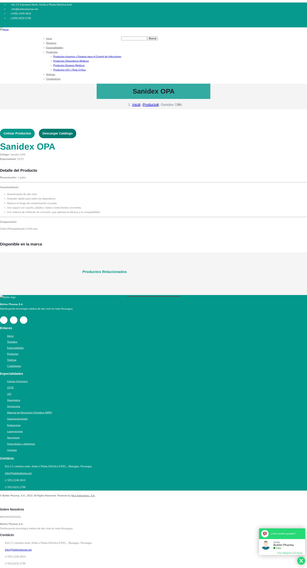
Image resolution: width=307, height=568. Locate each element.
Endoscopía (13, 425)
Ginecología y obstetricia (21, 443)
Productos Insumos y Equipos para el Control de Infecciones (87, 56)
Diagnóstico (13, 400)
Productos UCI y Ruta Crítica (69, 69)
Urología (12, 450)
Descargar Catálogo (57, 133)
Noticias (50, 74)
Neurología (13, 437)
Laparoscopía (15, 431)
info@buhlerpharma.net (18, 473)
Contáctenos (53, 78)
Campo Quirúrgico (17, 381)
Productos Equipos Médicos (69, 65)
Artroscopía (13, 406)
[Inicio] (4, 29)
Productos (52, 52)
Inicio (49, 38)
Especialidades (54, 47)
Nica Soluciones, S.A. (83, 495)
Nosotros (51, 43)
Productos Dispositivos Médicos (71, 60)
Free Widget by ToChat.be (290, 553)
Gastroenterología (17, 418)
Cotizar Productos (17, 133)
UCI (9, 394)
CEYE (10, 387)
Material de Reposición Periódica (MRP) (29, 412)
